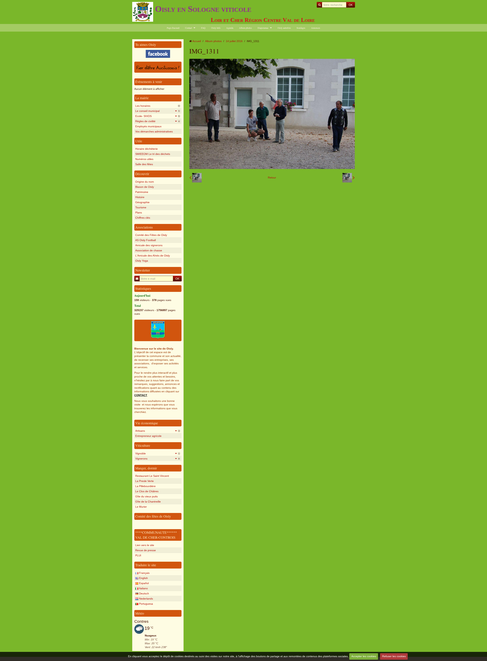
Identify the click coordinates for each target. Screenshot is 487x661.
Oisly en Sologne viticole (203, 9)
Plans (138, 212)
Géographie (142, 202)
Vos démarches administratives (154, 131)
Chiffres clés (142, 217)
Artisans (157, 430)
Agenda (229, 27)
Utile (138, 141)
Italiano (143, 588)
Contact (188, 27)
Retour (272, 177)
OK (351, 5)
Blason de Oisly (144, 186)
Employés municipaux (148, 126)
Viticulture (142, 445)
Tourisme (140, 207)
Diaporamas (263, 27)
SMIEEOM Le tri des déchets (152, 153)
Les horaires (157, 105)
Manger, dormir (146, 468)
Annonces (315, 27)
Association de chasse (148, 250)
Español (143, 583)
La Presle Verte (144, 481)
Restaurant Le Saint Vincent (152, 475)
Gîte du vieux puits (146, 496)
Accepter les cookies (363, 656)
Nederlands (145, 598)
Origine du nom (144, 181)
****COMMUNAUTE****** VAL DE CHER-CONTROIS (156, 534)
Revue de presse (145, 550)
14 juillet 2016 (234, 41)
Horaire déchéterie (146, 148)
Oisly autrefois (284, 27)
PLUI (138, 555)
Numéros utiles (144, 159)
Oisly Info (215, 27)
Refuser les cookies (394, 656)
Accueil (196, 41)
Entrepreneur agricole (148, 435)
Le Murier (141, 506)
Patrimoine (141, 192)
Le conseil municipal (157, 110)
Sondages (301, 27)
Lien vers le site (144, 545)
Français (144, 572)
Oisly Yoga (141, 260)
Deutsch (143, 593)
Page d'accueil (173, 27)
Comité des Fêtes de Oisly (151, 235)
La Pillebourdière (145, 486)
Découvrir (142, 173)
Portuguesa (145, 603)
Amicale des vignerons (148, 245)
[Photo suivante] (348, 177)
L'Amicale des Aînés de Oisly (152, 255)
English (143, 578)
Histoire (139, 197)
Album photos (245, 27)
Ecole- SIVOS (157, 116)
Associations (144, 227)
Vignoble (157, 453)
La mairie (142, 98)
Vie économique (146, 423)
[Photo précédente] (195, 177)
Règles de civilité (157, 121)
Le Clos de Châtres (146, 491)
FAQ (203, 27)
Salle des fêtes (144, 164)
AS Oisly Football (145, 240)
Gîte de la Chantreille (148, 501)
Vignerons (157, 458)
